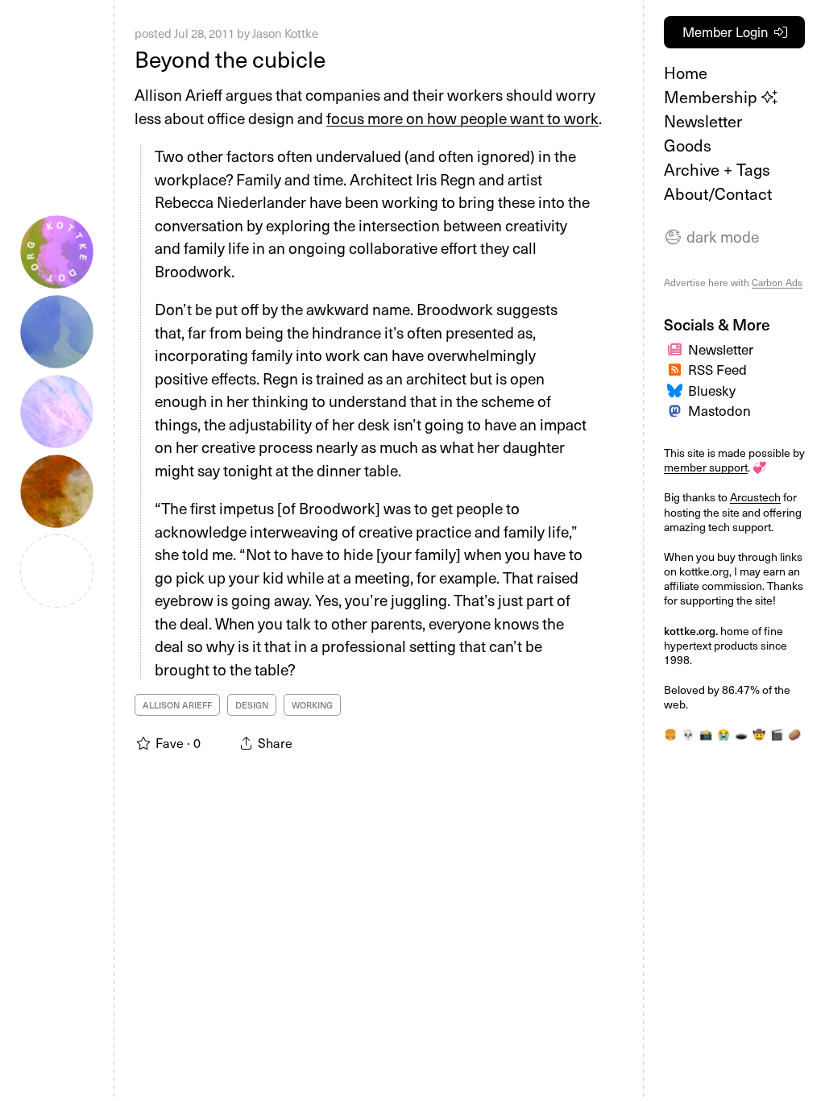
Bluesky (712, 390)
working (312, 705)
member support (706, 467)
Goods (687, 145)
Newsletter (703, 121)
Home (685, 72)
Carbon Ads (777, 282)
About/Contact (718, 193)
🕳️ (741, 734)
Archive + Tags (717, 169)
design (251, 705)
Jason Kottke (285, 33)
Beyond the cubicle (230, 58)
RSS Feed (717, 369)
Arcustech (755, 496)
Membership (712, 97)
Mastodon (719, 410)
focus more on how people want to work (462, 117)
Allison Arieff (177, 705)
